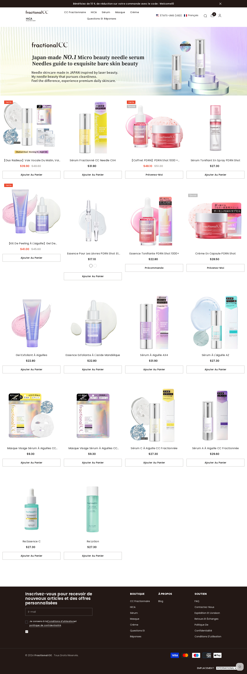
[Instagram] (26, 631)
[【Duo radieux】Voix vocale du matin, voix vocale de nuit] (31, 128)
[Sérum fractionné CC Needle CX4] (93, 128)
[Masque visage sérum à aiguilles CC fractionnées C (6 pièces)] (31, 416)
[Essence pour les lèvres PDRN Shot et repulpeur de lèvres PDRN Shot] (93, 221)
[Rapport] (220, 15)
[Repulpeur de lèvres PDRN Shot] (95, 265)
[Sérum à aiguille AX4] (154, 323)
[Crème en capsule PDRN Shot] (215, 221)
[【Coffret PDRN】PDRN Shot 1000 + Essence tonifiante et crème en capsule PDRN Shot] (154, 128)
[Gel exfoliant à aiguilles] (31, 323)
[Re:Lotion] (93, 509)
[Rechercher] (205, 15)
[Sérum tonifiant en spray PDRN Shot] (215, 128)
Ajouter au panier (32, 174)
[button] (177, 15)
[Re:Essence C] (31, 509)
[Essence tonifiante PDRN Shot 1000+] (154, 221)
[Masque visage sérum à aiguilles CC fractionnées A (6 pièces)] (93, 416)
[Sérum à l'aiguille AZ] (215, 323)
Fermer (220, 3)
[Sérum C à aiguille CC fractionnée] (154, 416)
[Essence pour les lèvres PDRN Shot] (91, 265)
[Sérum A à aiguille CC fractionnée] (215, 416)
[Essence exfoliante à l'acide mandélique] (93, 323)
